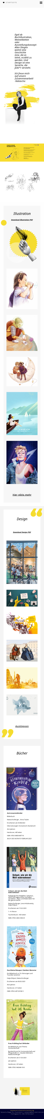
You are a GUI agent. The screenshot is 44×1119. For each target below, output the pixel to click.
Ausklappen (22, 726)
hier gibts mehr (22, 494)
